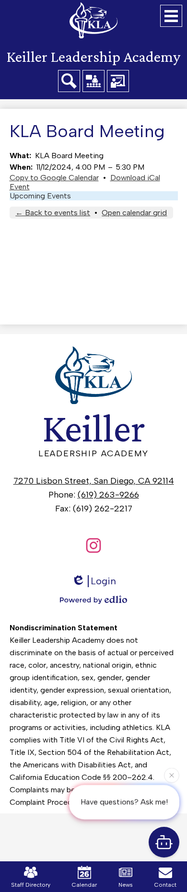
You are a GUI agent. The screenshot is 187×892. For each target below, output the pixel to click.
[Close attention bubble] (171, 775)
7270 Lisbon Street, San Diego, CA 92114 (93, 480)
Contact (165, 884)
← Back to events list (52, 212)
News (125, 884)
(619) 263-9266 (108, 494)
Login (103, 581)
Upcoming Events (40, 195)
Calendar (84, 884)
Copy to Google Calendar (54, 177)
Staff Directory (30, 884)
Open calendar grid (134, 212)
